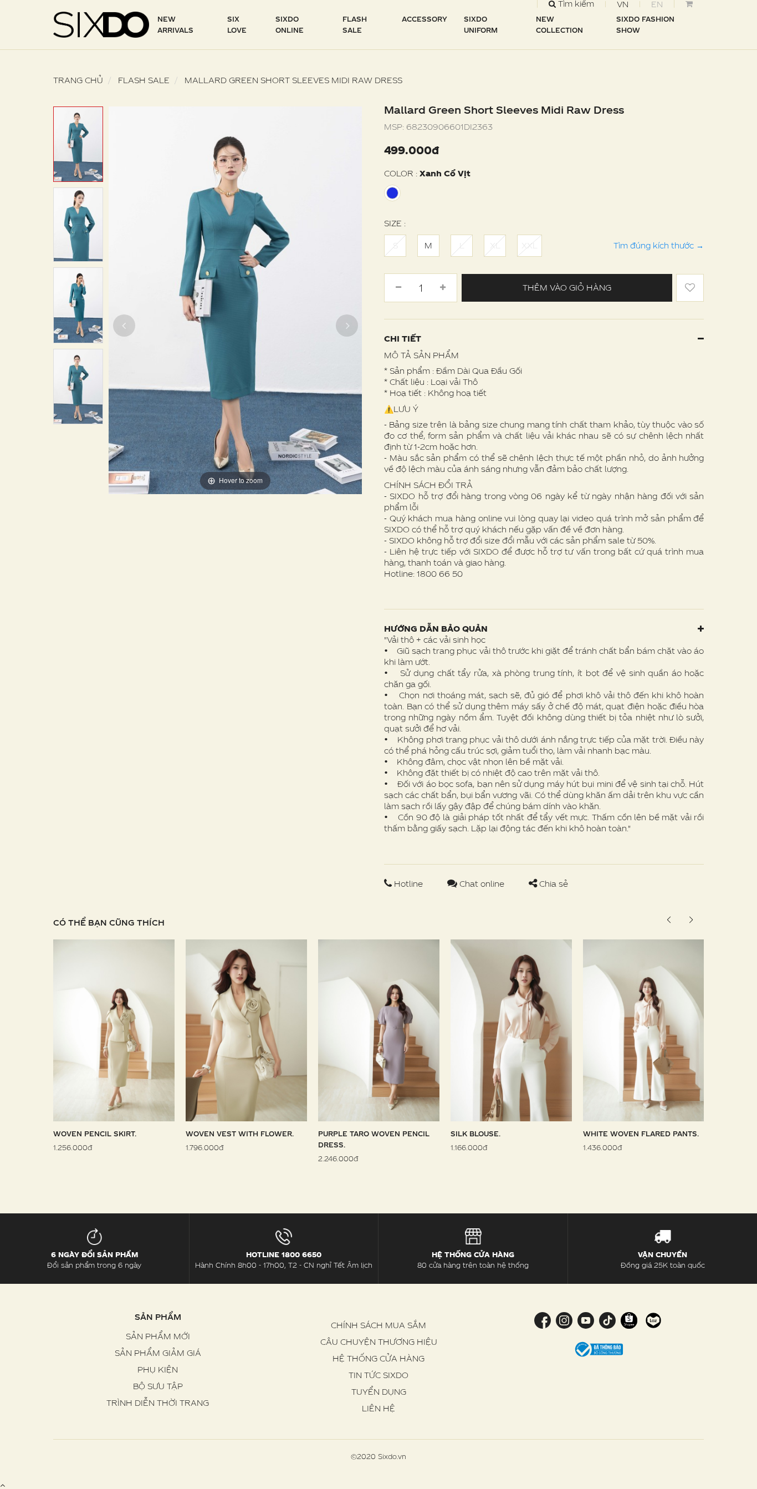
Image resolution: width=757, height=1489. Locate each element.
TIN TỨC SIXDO (378, 1375)
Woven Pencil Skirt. (94, 1133)
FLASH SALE (354, 24)
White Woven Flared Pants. (641, 1133)
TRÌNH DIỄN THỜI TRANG (157, 1402)
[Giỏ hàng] (689, 4)
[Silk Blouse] (511, 1029)
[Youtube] (585, 1319)
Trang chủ (78, 80)
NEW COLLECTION (559, 24)
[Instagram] (564, 1319)
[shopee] (629, 1319)
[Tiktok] (607, 1319)
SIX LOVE (237, 24)
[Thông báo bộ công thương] (599, 1348)
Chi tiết (402, 338)
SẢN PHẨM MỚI (158, 1336)
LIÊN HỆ (378, 1408)
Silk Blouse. (475, 1133)
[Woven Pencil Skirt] (114, 1029)
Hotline (408, 883)
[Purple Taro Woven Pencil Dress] (378, 1029)
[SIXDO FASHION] (101, 24)
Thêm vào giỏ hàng (567, 287)
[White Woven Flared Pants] (643, 1029)
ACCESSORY (424, 19)
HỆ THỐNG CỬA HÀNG (378, 1358)
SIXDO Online (289, 24)
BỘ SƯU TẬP (158, 1386)
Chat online (482, 883)
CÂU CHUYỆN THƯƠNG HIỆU (378, 1341)
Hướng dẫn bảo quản (436, 628)
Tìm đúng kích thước (658, 245)
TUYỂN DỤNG (378, 1391)
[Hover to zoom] (235, 299)
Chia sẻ (552, 883)
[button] (690, 920)
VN (622, 4)
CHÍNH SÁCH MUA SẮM (378, 1325)
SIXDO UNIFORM (481, 24)
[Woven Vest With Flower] (246, 1029)
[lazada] (652, 1319)
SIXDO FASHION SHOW (645, 24)
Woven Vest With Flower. (240, 1133)
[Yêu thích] (690, 288)
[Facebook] (543, 1319)
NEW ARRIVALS (175, 24)
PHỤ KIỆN (157, 1369)
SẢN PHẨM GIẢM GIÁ (158, 1353)
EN (657, 4)
